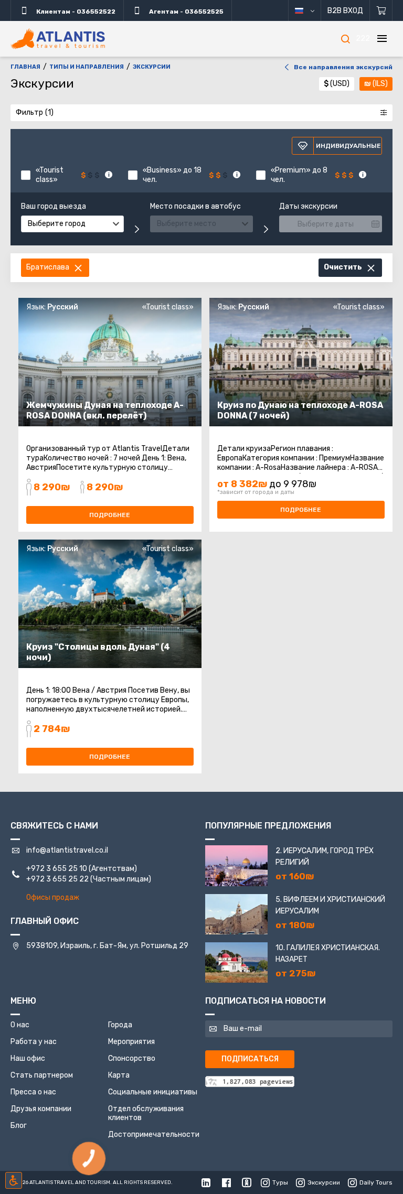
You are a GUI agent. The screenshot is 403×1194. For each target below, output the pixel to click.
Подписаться (250, 1059)
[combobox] (72, 224)
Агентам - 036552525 (185, 11)
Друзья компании (40, 1108)
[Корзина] (381, 10)
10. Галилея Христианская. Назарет (327, 953)
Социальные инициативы (152, 1092)
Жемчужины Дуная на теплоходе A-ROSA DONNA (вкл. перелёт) (105, 410)
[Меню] (382, 38)
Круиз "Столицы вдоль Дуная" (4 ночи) (98, 652)
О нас (19, 1024)
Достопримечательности (153, 1134)
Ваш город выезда (53, 206)
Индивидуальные (348, 145)
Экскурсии (323, 1182)
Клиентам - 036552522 (75, 11)
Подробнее (109, 515)
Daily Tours (376, 1182)
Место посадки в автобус (195, 206)
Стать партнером (41, 1075)
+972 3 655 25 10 (56, 868)
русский (308, 10)
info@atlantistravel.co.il (67, 850)
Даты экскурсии (308, 206)
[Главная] (57, 38)
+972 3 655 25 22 (57, 879)
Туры (280, 1182)
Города (120, 1024)
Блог (18, 1125)
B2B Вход (345, 10)
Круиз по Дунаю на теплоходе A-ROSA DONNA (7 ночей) (300, 410)
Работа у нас (33, 1041)
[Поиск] (345, 38)
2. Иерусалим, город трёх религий (324, 856)
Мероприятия (131, 1041)
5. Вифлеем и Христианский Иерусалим (330, 905)
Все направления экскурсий (343, 67)
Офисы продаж (52, 897)
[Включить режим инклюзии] (13, 1180)
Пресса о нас (33, 1092)
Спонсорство (131, 1058)
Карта (119, 1075)
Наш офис (27, 1058)
